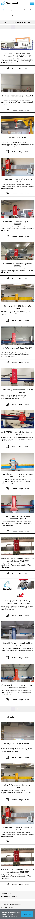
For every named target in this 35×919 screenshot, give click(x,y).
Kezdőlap (3, 10)
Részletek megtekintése (20, 68)
